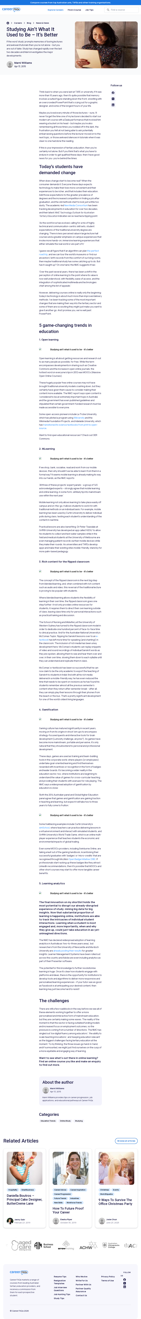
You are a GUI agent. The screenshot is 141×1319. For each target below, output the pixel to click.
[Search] (108, 10)
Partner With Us (83, 1284)
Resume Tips (60, 1276)
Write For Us (82, 1280)
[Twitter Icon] (124, 1283)
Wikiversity (79, 417)
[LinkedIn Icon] (124, 1287)
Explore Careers (55, 10)
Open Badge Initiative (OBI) (82, 859)
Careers (18, 23)
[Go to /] (8, 23)
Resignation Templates (60, 1282)
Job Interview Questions (60, 1289)
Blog (29, 23)
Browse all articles (126, 1141)
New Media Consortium (76, 205)
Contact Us (81, 1295)
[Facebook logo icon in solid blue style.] (124, 1279)
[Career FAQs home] (11, 10)
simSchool (44, 827)
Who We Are (81, 1276)
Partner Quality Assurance (83, 1290)
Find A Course (74, 10)
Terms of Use (107, 1280)
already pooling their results (67, 950)
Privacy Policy (108, 1276)
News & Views (42, 23)
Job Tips (89, 10)
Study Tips (59, 1298)
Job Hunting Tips (62, 1294)
